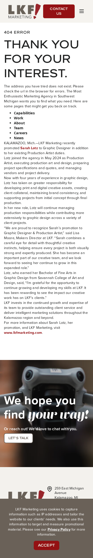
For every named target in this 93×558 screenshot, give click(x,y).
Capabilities (24, 113)
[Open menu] (82, 11)
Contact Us (59, 11)
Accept (46, 545)
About (19, 123)
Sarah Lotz (29, 147)
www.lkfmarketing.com (23, 332)
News (19, 138)
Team (19, 128)
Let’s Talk (18, 437)
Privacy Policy (59, 529)
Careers (20, 133)
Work (19, 118)
